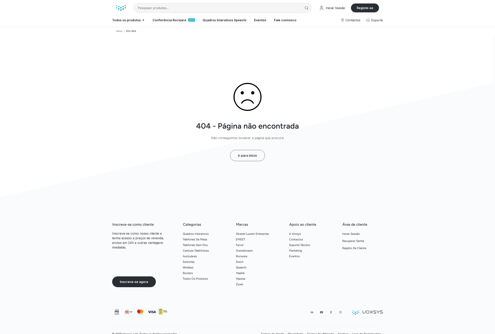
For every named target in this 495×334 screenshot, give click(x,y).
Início (119, 31)
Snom (239, 262)
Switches (189, 262)
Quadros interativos (196, 234)
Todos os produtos (195, 278)
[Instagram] (340, 312)
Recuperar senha (353, 241)
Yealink (240, 273)
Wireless (188, 267)
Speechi (241, 267)
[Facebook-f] (331, 312)
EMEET (240, 239)
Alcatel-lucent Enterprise (252, 234)
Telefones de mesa (195, 239)
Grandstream (244, 250)
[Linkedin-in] (312, 312)
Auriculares (190, 256)
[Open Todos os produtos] (143, 20)
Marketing (295, 250)
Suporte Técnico (299, 245)
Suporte (377, 20)
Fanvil (239, 245)
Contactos (353, 20)
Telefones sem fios (195, 245)
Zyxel (239, 284)
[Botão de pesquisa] (306, 8)
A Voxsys (295, 234)
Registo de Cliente (354, 248)
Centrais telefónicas (196, 250)
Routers (188, 273)
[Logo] (121, 8)
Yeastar (241, 278)
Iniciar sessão (351, 234)
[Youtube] (321, 312)
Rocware (241, 256)
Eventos (294, 256)
